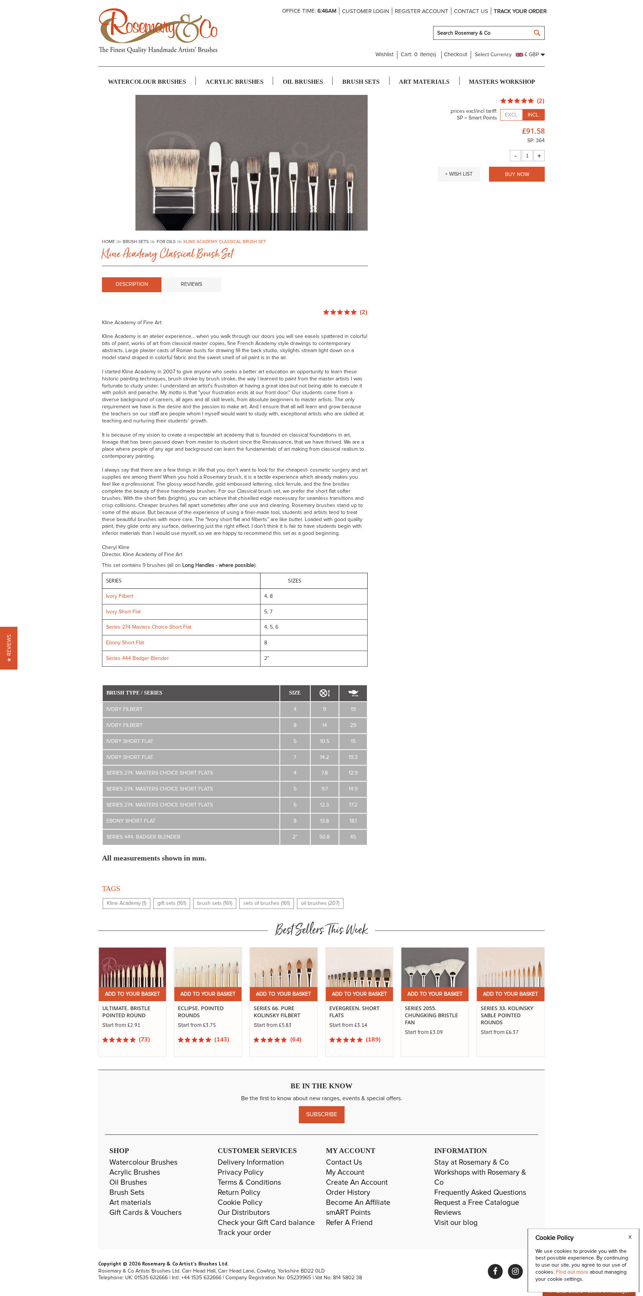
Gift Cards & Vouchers (145, 1212)
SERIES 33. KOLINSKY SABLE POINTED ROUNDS (507, 1015)
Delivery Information (251, 1162)
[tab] (131, 284)
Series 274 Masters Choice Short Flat (148, 627)
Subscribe (321, 1114)
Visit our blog (456, 1222)
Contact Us (344, 1162)
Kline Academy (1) (126, 903)
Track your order (520, 11)
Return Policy (239, 1192)
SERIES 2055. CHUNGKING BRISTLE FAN (431, 1015)
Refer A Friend (349, 1222)
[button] (459, 174)
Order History (348, 1192)
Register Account (421, 11)
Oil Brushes (128, 1182)
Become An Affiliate (358, 1202)
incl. (534, 115)
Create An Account (357, 1182)
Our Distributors (244, 1212)
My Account (345, 1172)
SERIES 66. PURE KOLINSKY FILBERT (277, 1012)
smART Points (348, 1212)
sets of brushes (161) (266, 903)
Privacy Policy (240, 1172)
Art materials (130, 1202)
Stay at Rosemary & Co (471, 1162)
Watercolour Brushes (143, 1162)
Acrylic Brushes (134, 1172)
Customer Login (365, 11)
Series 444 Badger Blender (138, 658)
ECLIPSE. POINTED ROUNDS (201, 1012)
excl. (511, 115)
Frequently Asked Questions (480, 1192)
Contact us (471, 11)
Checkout (455, 54)
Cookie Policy (240, 1202)
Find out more (573, 1272)
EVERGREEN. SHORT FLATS (354, 1012)
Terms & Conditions (249, 1182)
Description (132, 284)
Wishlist (384, 54)
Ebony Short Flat (125, 642)
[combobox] (489, 32)
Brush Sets (126, 1192)
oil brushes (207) (320, 903)
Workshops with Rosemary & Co (480, 1177)
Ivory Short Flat (123, 612)
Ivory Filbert (120, 596)
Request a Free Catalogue (476, 1202)
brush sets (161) (214, 903)
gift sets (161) (171, 903)
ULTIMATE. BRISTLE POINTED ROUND (126, 1012)
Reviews (191, 284)
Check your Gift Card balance (266, 1222)
